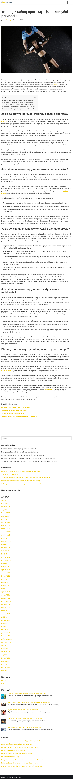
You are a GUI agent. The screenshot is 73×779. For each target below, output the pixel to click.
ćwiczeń (55, 84)
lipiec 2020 (4, 648)
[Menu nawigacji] (69, 2)
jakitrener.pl (8, 20)
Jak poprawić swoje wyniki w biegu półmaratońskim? (24, 727)
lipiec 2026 (4, 503)
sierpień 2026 (5, 500)
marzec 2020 (5, 661)
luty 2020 (4, 664)
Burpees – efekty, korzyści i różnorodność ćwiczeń (17, 753)
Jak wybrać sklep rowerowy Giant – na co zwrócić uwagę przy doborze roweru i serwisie (29, 461)
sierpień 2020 (5, 645)
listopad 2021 (5, 598)
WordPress (17, 777)
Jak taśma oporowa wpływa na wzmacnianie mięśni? (18, 102)
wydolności (48, 389)
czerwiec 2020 (6, 651)
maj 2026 (4, 510)
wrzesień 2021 (6, 604)
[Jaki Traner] (6, 2)
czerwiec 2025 (6, 541)
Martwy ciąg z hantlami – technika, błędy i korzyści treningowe (20, 452)
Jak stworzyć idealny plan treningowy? (14, 410)
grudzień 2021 (5, 595)
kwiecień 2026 (6, 513)
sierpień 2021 (5, 607)
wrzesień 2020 (6, 642)
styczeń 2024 (5, 570)
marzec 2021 (5, 623)
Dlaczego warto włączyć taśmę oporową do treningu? (19, 108)
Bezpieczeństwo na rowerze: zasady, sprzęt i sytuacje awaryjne (21, 480)
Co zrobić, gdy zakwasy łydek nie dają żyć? (15, 407)
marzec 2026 (5, 516)
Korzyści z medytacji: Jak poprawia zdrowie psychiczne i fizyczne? (22, 760)
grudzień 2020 (5, 633)
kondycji (4, 121)
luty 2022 (4, 588)
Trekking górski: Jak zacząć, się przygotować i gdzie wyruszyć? (21, 484)
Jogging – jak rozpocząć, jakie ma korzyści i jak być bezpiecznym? (22, 766)
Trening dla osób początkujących (12, 413)
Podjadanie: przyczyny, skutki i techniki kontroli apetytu (25, 718)
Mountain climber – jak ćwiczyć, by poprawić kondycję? (18, 449)
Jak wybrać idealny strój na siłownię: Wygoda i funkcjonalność (21, 741)
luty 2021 (4, 626)
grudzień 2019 (5, 670)
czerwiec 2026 (6, 506)
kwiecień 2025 (6, 547)
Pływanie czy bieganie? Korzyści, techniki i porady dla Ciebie (27, 693)
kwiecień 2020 (6, 658)
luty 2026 (4, 519)
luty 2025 (4, 554)
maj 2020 (4, 655)
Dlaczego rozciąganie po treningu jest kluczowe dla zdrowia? (20, 471)
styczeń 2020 (5, 667)
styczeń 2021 (5, 629)
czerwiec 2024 (6, 560)
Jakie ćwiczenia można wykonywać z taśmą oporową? (19, 104)
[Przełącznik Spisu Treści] (34, 97)
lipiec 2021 (4, 611)
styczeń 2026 (5, 522)
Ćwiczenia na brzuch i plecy (10, 756)
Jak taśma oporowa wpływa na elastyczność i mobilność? (20, 106)
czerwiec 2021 (6, 614)
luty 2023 (4, 579)
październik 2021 (6, 601)
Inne (2, 683)
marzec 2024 (5, 566)
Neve (3, 777)
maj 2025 (4, 544)
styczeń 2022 (5, 592)
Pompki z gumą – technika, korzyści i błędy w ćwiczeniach (19, 747)
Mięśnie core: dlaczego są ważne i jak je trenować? (24, 709)
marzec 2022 (5, 585)
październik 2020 (6, 639)
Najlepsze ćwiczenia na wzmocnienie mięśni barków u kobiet (20, 763)
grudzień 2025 (5, 525)
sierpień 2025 (5, 535)
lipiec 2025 (4, 538)
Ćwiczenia (4, 680)
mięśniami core (6, 371)
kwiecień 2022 (6, 582)
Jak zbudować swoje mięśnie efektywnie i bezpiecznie (19, 416)
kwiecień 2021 (6, 620)
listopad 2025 (5, 528)
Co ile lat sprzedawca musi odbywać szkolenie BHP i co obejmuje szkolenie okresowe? (29, 458)
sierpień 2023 (5, 573)
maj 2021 (4, 617)
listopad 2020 (5, 636)
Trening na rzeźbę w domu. (9, 474)
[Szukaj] (70, 438)
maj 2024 (4, 563)
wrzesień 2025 (6, 532)
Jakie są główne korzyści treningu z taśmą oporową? (18, 100)
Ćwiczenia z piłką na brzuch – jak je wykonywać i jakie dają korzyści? (23, 455)
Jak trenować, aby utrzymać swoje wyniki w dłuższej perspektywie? (29, 702)
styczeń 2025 (5, 557)
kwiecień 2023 (6, 576)
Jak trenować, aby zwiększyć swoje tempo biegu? (17, 744)
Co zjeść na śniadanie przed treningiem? (14, 750)
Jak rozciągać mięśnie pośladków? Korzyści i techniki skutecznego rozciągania (26, 477)
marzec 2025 (5, 551)
